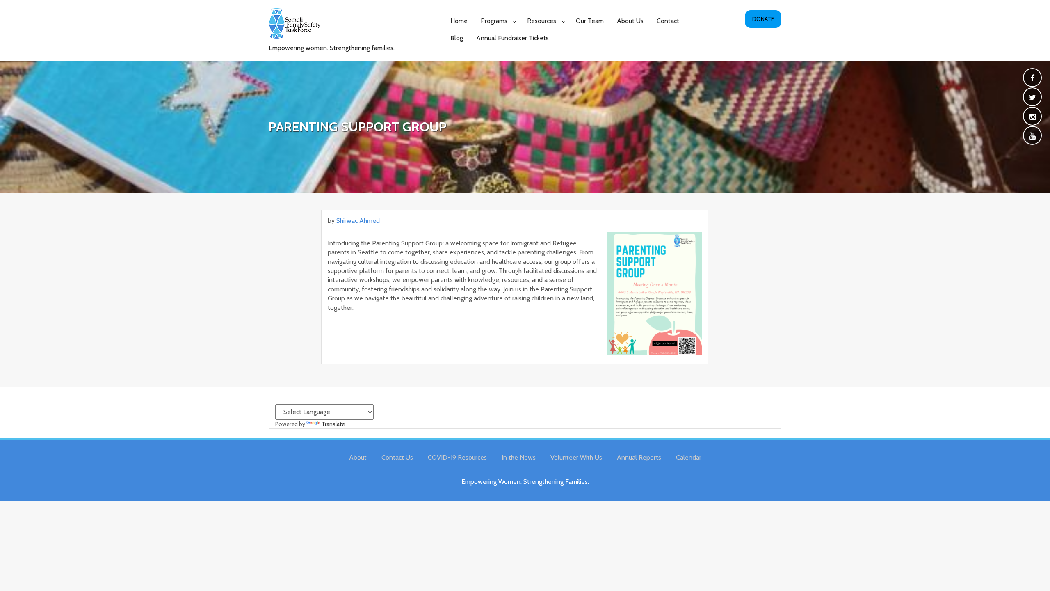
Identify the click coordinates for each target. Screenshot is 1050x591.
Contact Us (397, 457)
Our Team (590, 21)
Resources (541, 21)
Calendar (688, 457)
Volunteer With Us (576, 457)
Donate (763, 19)
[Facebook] (1032, 78)
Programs (494, 21)
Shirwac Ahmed (358, 220)
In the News (519, 457)
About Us (630, 21)
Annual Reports (639, 457)
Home (459, 21)
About (358, 457)
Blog (456, 38)
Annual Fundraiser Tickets (512, 38)
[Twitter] (1032, 98)
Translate (333, 424)
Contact (668, 21)
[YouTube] (1032, 136)
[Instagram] (1032, 117)
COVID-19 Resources (457, 457)
